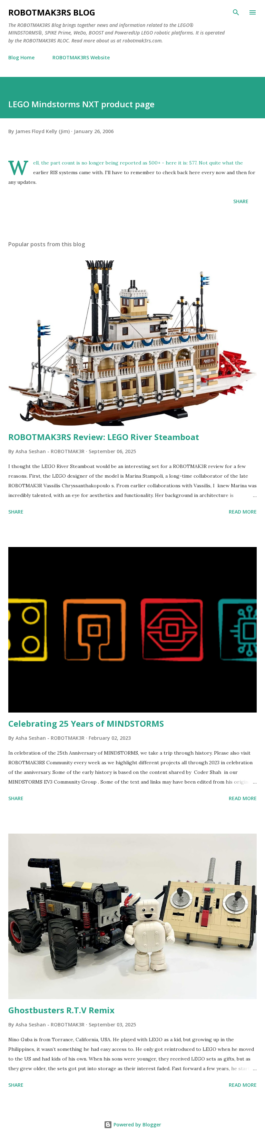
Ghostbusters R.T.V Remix (61, 1010)
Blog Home (21, 57)
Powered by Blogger (136, 1124)
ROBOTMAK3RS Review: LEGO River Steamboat (103, 436)
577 (192, 163)
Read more (243, 511)
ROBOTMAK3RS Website (81, 57)
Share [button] (240, 201)
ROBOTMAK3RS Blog (51, 12)
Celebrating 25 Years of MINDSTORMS (86, 723)
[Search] (236, 12)
